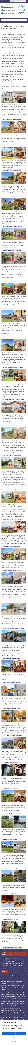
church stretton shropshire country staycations (13, 367)
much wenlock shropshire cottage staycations (12, 424)
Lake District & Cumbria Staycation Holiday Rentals (14, 979)
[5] (20, 438)
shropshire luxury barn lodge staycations (11, 144)
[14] (20, 827)
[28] (7, 852)
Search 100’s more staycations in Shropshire (12, 947)
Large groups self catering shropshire (11, 762)
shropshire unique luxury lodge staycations (12, 119)
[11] (7, 801)
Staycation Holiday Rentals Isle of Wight (11, 1008)
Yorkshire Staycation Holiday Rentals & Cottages (13, 996)
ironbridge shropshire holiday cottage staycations (13, 399)
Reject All (14, 1041)
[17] (7, 881)
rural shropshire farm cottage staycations (11, 546)
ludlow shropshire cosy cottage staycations (12, 170)
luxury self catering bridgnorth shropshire (11, 682)
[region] (14, 1032)
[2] (20, 672)
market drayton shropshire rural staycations (12, 250)
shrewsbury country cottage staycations (11, 336)
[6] (20, 102)
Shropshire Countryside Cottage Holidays (11, 944)
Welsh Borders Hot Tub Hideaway (10, 839)
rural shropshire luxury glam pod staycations (12, 601)
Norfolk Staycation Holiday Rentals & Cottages (13, 998)
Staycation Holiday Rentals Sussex (10, 1005)
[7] (7, 748)
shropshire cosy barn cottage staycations (11, 280)
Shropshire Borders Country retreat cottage (12, 813)
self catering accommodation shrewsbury (11, 708)
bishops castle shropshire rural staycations (12, 455)
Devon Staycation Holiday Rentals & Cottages (13, 994)
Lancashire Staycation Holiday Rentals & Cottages (14, 1015)
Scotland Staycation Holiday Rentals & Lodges (13, 985)
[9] (7, 776)
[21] (7, 932)
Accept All (14, 1033)
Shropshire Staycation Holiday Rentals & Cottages (14, 1012)
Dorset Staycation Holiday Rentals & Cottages (13, 1003)
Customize (14, 1037)
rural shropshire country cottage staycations (12, 519)
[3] (20, 132)
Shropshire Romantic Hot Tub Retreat (10, 919)
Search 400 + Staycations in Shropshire (11, 84)
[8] (20, 748)
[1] (7, 102)
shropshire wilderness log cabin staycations (12, 308)
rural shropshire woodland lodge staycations (12, 489)
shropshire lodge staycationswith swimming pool (13, 196)
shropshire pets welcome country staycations (12, 226)
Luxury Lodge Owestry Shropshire (10, 893)
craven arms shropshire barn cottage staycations (13, 628)
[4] (20, 239)
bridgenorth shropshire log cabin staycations (12, 570)
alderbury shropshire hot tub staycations (11, 658)
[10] (20, 776)
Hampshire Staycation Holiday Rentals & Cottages (14, 1019)
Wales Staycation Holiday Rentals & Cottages (13, 1001)
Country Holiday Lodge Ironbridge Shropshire (12, 735)
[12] (20, 801)
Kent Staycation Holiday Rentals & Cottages (12, 1010)
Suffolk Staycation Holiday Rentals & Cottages (13, 1017)
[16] (20, 852)
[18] (20, 881)
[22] (20, 932)
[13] (7, 827)
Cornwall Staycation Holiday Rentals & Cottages (13, 992)
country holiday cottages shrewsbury (10, 788)
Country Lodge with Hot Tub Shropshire (11, 868)
